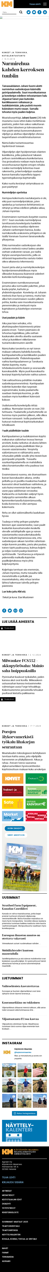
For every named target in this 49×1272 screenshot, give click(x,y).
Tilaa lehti (35, 4)
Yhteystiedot (9, 1208)
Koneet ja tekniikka (14, 52)
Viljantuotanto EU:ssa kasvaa (20, 1019)
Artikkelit (7, 1191)
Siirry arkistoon (15, 835)
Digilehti (6, 1204)
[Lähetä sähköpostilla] (15, 611)
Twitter (28, 12)
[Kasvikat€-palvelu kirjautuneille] (35, 804)
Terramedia (8, 1257)
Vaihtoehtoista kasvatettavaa (20, 986)
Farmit (5, 1253)
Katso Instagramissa (26, 1113)
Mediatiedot (8, 1195)
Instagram (45, 12)
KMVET (5, 1248)
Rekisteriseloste (10, 1212)
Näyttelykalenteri (11, 1235)
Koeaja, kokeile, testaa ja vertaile (19, 1239)
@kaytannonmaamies (22, 1052)
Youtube (34, 12)
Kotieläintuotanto (13, 56)
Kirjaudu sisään (12, 1182)
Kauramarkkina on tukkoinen (21, 1002)
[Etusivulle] (7, 4)
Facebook (39, 12)
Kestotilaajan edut (12, 1200)
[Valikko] (45, 4)
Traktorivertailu (11, 1226)
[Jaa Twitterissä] (10, 611)
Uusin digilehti (14, 828)
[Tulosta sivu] (21, 611)
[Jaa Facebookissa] (4, 611)
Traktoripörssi (10, 1230)
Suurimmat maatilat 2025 (15, 1222)
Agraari (6, 1261)
